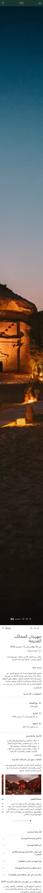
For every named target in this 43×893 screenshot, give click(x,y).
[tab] (30, 820)
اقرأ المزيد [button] (37, 687)
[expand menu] (40, 3)
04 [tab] (12, 619)
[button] (3, 3)
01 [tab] (30, 619)
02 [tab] (27, 619)
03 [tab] (23, 619)
